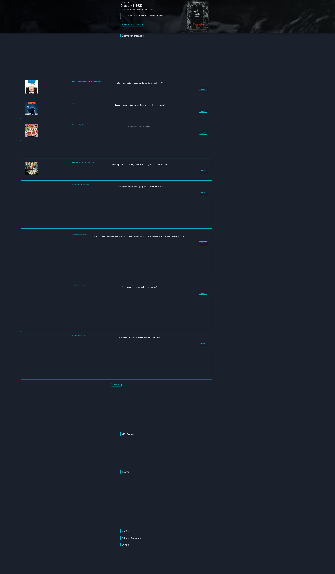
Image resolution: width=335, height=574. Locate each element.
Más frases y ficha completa (131, 24)
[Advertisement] (168, 51)
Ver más (203, 89)
